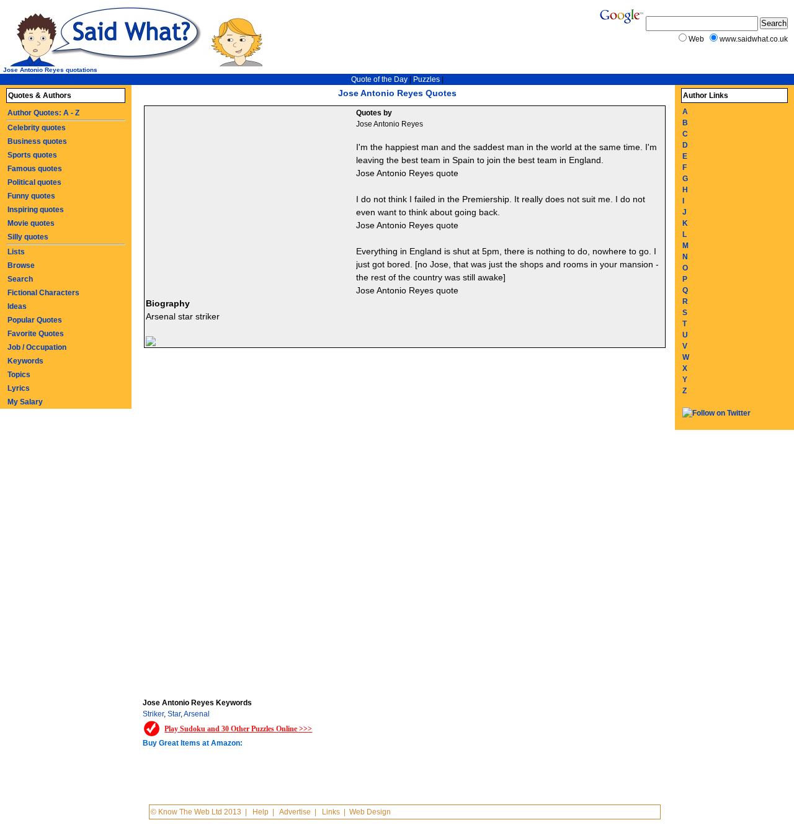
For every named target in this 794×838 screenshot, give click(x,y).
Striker (153, 714)
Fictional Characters (43, 292)
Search (20, 279)
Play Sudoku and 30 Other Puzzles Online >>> (238, 728)
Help (260, 812)
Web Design (370, 812)
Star (174, 714)
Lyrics (18, 388)
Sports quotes (32, 155)
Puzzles (426, 79)
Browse (21, 265)
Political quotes (34, 182)
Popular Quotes (34, 320)
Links (331, 812)
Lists (16, 251)
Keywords (25, 361)
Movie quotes (31, 223)
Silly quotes (27, 237)
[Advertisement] (252, 199)
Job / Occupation (36, 347)
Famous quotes (34, 168)
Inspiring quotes (35, 209)
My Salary (25, 402)
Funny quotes (31, 196)
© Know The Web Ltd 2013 (196, 812)
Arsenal (197, 714)
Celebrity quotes (36, 127)
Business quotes (37, 141)
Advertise (295, 812)
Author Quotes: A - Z (43, 113)
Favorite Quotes (35, 333)
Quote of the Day (379, 79)
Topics (18, 374)
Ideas (17, 306)
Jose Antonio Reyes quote (407, 173)
